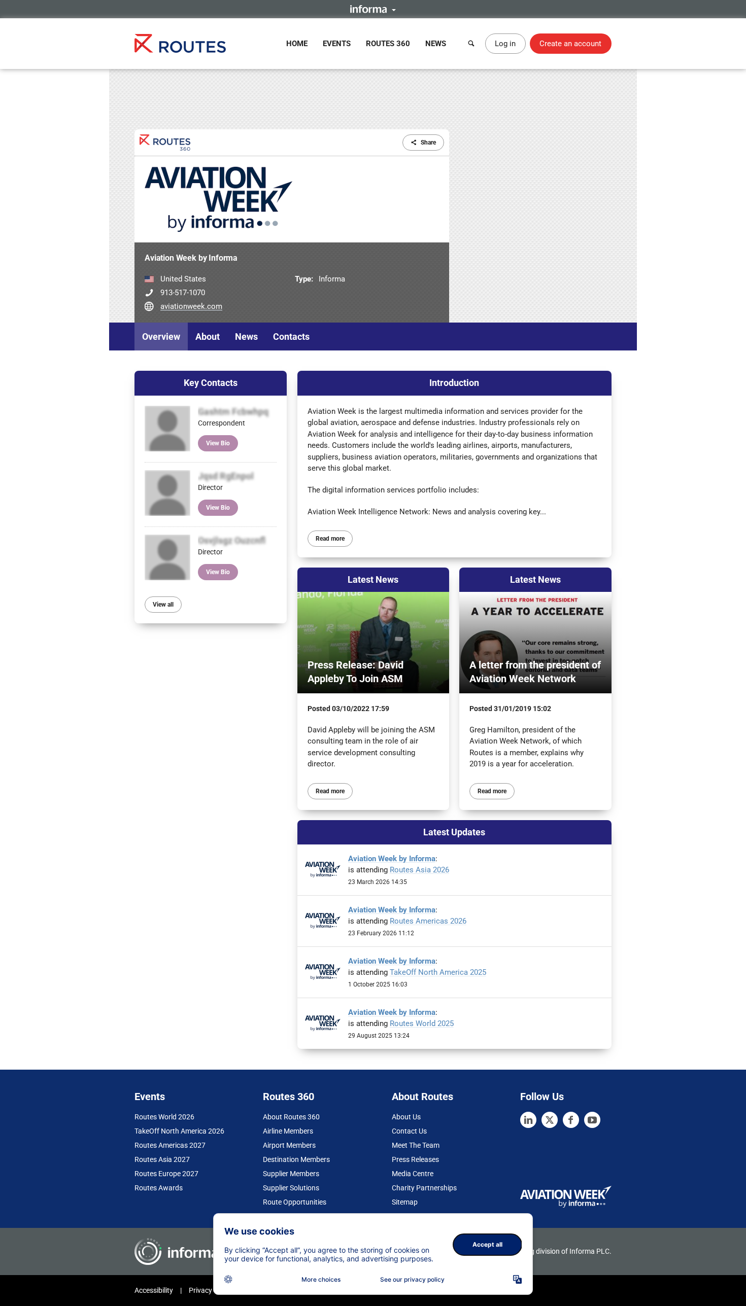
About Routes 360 (291, 1117)
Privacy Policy (210, 1290)
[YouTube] (592, 1120)
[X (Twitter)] (549, 1120)
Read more (330, 538)
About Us (406, 1117)
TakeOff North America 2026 (179, 1131)
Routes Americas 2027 (170, 1145)
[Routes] (180, 43)
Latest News (373, 579)
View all (163, 604)
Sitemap (405, 1202)
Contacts (291, 336)
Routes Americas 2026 (428, 921)
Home (297, 43)
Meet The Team (415, 1145)
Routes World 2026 (164, 1117)
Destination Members (296, 1159)
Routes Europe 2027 (166, 1174)
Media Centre (412, 1174)
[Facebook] (571, 1120)
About (207, 336)
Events (337, 43)
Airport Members (289, 1145)
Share (428, 142)
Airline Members (288, 1131)
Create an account (570, 43)
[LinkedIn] (528, 1120)
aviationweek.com (191, 306)
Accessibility (153, 1290)
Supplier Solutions (291, 1188)
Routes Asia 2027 (162, 1159)
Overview (161, 336)
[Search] (471, 43)
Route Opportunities (294, 1202)
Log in (505, 43)
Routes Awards (158, 1188)
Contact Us (409, 1131)
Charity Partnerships (424, 1188)
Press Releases (415, 1159)
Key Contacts (211, 382)
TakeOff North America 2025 (438, 972)
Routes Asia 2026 (419, 869)
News (435, 43)
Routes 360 (388, 43)
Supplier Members (291, 1174)
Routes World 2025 (422, 1023)
